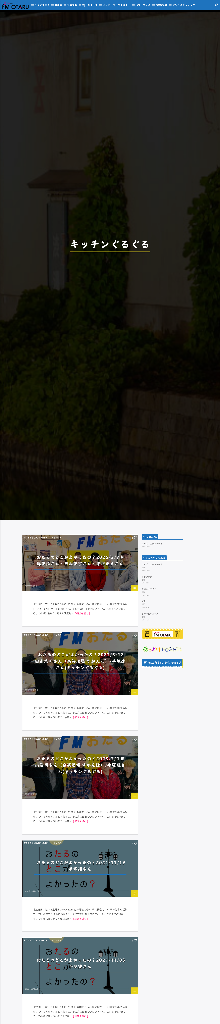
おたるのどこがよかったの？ (36, 581)
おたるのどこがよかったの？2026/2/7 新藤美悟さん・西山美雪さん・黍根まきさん (81, 604)
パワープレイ (143, 5)
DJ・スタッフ (90, 5)
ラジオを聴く (42, 5)
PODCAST (161, 5)
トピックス (56, 581)
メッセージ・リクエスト (117, 5)
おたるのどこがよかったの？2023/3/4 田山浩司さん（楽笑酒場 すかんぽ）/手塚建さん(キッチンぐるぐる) (80, 809)
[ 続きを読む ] (82, 657)
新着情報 (72, 5)
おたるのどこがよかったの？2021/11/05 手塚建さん (81, 1007)
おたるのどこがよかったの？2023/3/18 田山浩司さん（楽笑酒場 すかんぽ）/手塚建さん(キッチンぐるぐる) (80, 705)
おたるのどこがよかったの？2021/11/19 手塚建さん (81, 909)
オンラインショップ (184, 5)
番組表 (58, 5)
